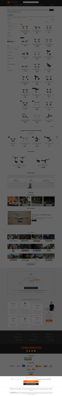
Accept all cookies (30, 381)
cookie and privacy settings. (43, 378)
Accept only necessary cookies (31, 384)
